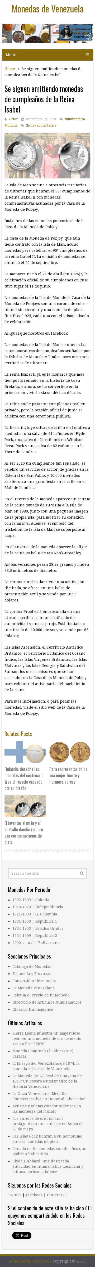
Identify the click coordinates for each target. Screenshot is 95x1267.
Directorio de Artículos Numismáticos (47, 1002)
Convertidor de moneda (34, 981)
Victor (13, 119)
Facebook (34, 1195)
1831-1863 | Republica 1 (34, 921)
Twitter (14, 1195)
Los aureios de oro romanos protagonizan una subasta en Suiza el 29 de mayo (47, 1123)
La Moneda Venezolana (33, 988)
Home (9, 69)
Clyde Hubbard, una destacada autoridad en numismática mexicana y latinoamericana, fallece (47, 1166)
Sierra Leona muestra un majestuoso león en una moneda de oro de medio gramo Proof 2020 (46, 1038)
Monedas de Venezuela (48, 8)
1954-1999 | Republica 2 (34, 935)
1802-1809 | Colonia (30, 900)
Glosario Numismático (32, 1009)
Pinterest (55, 1195)
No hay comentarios (41, 125)
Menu (11, 55)
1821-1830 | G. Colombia (34, 914)
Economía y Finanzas (31, 974)
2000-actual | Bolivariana (36, 943)
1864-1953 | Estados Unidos (37, 928)
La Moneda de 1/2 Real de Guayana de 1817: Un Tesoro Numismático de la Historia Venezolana (47, 1081)
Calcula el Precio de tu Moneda (41, 995)
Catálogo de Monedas (31, 966)
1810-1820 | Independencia (37, 907)
